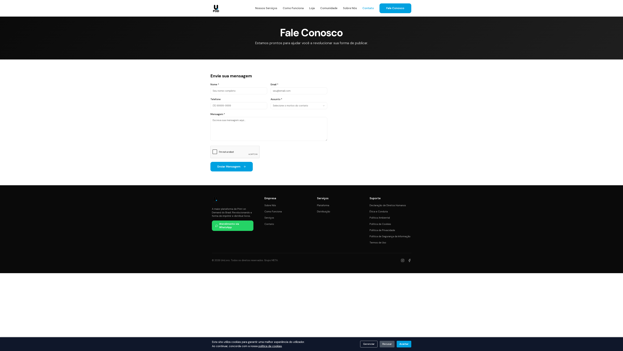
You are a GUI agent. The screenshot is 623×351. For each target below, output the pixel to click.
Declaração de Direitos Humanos (388, 205)
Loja (312, 8)
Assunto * (276, 99)
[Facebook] (409, 260)
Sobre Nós (350, 8)
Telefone (215, 99)
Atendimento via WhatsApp (229, 225)
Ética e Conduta (379, 211)
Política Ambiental (380, 217)
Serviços (269, 217)
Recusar (387, 344)
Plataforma (323, 205)
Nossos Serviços (266, 8)
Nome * (214, 84)
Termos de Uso (378, 242)
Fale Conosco (395, 8)
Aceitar (404, 344)
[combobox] (299, 105)
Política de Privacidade (382, 230)
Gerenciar (369, 344)
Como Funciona (293, 8)
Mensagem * (217, 114)
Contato (368, 8)
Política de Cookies (380, 224)
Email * (274, 84)
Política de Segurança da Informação (390, 236)
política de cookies (270, 346)
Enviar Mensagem (228, 166)
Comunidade (328, 8)
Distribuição (323, 211)
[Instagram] (402, 260)
